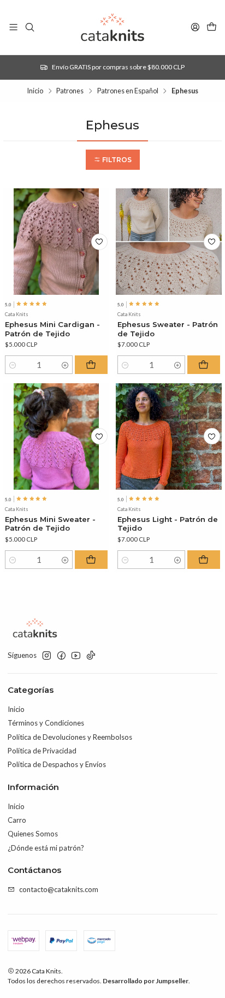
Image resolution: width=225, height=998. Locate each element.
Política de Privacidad (42, 750)
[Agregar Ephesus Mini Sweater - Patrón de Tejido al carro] (91, 559)
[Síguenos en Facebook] (61, 656)
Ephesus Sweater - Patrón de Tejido (167, 329)
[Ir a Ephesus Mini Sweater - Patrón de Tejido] (56, 436)
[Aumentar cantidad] (65, 364)
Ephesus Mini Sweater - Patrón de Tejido (50, 524)
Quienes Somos (33, 833)
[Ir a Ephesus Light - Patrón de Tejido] (169, 436)
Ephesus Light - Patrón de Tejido (167, 524)
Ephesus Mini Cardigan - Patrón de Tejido (52, 329)
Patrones (70, 90)
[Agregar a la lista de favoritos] (99, 242)
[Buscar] (29, 27)
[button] (113, 160)
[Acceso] (195, 27)
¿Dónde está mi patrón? (46, 847)
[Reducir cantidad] (12, 364)
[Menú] (13, 27)
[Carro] (211, 27)
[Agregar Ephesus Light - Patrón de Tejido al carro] (203, 559)
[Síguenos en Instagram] (47, 656)
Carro (17, 820)
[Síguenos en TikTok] (91, 656)
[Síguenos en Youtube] (76, 656)
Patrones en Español (127, 90)
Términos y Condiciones (46, 722)
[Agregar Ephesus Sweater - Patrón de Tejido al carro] (203, 364)
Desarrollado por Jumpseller (145, 981)
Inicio (35, 90)
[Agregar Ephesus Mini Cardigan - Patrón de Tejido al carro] (91, 364)
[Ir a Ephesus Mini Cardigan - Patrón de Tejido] (56, 241)
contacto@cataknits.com (58, 889)
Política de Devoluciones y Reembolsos (70, 737)
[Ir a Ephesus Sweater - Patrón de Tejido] (169, 241)
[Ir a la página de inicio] (112, 27)
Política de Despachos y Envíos (57, 764)
